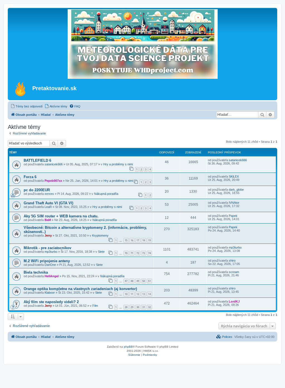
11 (132, 294)
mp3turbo (51, 251)
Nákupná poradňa (106, 193)
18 (143, 240)
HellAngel (52, 276)
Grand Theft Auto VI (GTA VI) (48, 203)
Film (95, 305)
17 (137, 240)
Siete (101, 251)
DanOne (50, 264)
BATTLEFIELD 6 (37, 160)
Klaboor (50, 292)
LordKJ (234, 301)
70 (126, 253)
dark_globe (236, 189)
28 (126, 307)
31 (143, 307)
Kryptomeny (100, 235)
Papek (233, 215)
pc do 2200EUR (37, 190)
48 (132, 281)
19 (149, 240)
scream (234, 272)
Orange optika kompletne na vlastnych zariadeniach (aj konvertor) (80, 289)
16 (132, 240)
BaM (48, 220)
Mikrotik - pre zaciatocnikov (47, 248)
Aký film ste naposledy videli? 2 (51, 302)
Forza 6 (30, 177)
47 (126, 281)
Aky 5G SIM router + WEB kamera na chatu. (61, 216)
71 (132, 253)
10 (126, 294)
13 (143, 294)
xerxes (49, 193)
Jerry (48, 235)
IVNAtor (234, 202)
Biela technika (36, 272)
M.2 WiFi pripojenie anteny (47, 261)
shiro (232, 260)
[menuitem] (27, 106)
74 (149, 253)
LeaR (48, 206)
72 (137, 253)
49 (137, 281)
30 (137, 307)
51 (149, 281)
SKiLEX (234, 176)
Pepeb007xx (53, 180)
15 (126, 240)
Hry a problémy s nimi (118, 164)
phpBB (128, 346)
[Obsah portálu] (20, 89)
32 (149, 307)
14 (149, 294)
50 (143, 281)
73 (143, 253)
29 (132, 307)
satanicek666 (54, 164)
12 (137, 294)
